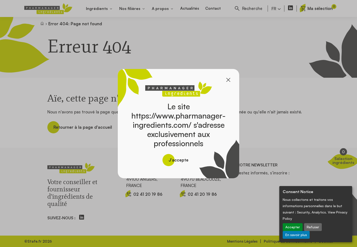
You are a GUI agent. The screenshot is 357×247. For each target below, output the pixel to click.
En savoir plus (296, 235)
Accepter (292, 227)
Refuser (313, 227)
